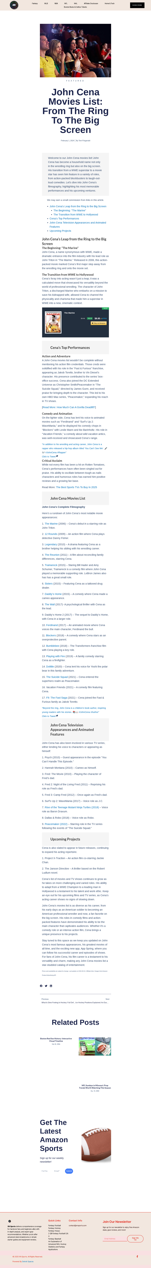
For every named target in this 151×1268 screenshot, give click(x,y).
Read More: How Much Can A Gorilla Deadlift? (69, 407)
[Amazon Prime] (104, 318)
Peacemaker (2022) (56, 824)
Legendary (50, 544)
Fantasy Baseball (54, 1239)
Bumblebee (52, 645)
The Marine (69, 313)
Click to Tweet (49, 456)
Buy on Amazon (99, 323)
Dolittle (50, 666)
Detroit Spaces (27, 1261)
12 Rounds (51, 534)
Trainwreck (51, 565)
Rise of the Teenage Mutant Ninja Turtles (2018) (72, 807)
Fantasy (35, 3)
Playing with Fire (55, 656)
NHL (75, 3)
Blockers (51, 635)
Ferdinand (52, 625)
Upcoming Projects (60, 230)
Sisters (49, 583)
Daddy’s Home (53, 594)
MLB (46, 3)
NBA (56, 3)
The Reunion (52, 554)
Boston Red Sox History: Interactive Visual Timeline (56, 1039)
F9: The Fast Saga (56, 697)
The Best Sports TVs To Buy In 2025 (76, 487)
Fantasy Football (54, 1225)
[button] (41, 986)
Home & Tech (109, 3)
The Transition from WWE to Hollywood (76, 214)
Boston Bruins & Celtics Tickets (75, 7)
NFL (65, 3)
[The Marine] (53, 322)
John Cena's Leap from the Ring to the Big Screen (78, 206)
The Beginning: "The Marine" (70, 210)
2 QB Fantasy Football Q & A (58, 1234)
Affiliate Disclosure (91, 3)
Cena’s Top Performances (64, 218)
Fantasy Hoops (54, 1231)
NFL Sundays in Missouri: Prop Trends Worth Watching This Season (95, 1086)
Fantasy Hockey (54, 1228)
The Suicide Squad (57, 677)
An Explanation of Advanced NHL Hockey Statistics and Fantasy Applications (57, 1245)
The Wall (50, 604)
